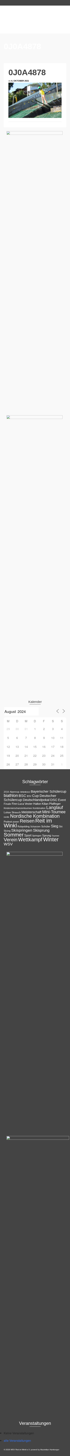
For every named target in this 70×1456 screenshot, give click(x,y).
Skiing (7, 830)
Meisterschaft (31, 812)
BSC (22, 796)
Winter (51, 839)
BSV (29, 796)
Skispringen (21, 830)
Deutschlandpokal (36, 800)
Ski (61, 826)
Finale (7, 803)
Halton (37, 803)
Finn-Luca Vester (22, 803)
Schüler (45, 826)
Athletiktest (25, 792)
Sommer (14, 835)
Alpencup (14, 792)
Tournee (55, 836)
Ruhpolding (23, 826)
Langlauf (54, 807)
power (16, 822)
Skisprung (41, 830)
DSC (53, 800)
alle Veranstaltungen (17, 1440)
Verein (10, 839)
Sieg (54, 826)
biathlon (11, 795)
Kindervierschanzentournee (18, 808)
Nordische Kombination (35, 816)
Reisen (27, 820)
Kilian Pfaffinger (51, 803)
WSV (8, 844)
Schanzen (35, 826)
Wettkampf (30, 839)
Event (62, 800)
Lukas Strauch (12, 812)
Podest (8, 821)
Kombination (39, 808)
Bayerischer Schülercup (48, 791)
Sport (27, 835)
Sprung (46, 835)
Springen (36, 835)
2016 (6, 792)
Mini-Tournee (54, 812)
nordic (6, 817)
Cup (35, 796)
